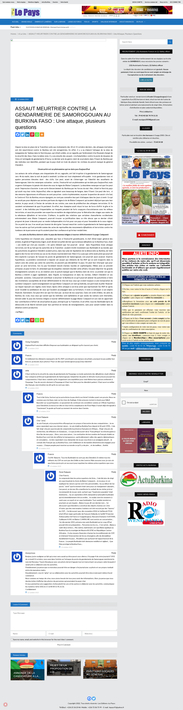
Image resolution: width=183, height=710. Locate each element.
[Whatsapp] (37, 134)
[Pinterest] (32, 134)
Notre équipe (21, 2)
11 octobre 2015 (23, 99)
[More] (42, 134)
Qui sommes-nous (8, 2)
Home (13, 34)
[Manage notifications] (5, 705)
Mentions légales (33, 2)
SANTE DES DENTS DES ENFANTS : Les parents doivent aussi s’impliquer (49, 27)
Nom (146, 390)
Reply (113, 342)
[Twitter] (22, 134)
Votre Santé (64, 2)
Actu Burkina (46, 2)
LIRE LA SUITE (146, 80)
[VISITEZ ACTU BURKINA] (146, 479)
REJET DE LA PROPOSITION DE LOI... (61, 668)
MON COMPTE (137, 2)
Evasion (55, 2)
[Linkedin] (27, 134)
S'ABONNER (147, 235)
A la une (22, 34)
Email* (146, 381)
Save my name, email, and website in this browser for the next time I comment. (43, 639)
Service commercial (151, 2)
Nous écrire (164, 2)
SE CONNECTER (175, 2)
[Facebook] (17, 134)
